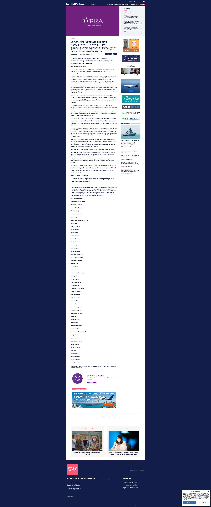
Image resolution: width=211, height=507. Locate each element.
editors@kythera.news (75, 491)
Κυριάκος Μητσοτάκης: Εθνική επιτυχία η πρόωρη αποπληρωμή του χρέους (130, 150)
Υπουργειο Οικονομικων (76, 367)
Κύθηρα (125, 15)
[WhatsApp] (108, 54)
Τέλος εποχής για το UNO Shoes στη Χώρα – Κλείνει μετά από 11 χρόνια (131, 17)
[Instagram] (142, 1)
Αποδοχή (189, 502)
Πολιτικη (73, 38)
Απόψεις (125, 10)
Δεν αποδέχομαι (203, 502)
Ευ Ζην (125, 25)
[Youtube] (143, 1)
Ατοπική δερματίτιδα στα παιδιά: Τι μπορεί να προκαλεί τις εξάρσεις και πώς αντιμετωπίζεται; (131, 28)
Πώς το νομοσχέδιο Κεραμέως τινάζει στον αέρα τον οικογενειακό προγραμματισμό (123, 453)
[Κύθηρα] (72, 469)
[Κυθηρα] (77, 4)
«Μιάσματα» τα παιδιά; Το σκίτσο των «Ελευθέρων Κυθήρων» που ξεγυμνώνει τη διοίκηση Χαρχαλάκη (131, 22)
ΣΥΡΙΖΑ (113, 366)
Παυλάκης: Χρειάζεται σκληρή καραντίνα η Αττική (87, 453)
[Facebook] (140, 1)
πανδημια (109, 366)
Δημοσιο (90, 366)
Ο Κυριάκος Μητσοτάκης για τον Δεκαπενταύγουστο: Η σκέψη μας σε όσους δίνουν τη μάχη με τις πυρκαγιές (130, 163)
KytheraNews (81, 366)
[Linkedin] (144, 1)
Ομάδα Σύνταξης (74, 54)
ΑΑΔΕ (86, 366)
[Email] (114, 54)
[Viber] (116, 54)
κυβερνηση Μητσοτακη (98, 366)
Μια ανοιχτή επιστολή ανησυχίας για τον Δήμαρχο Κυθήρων (131, 12)
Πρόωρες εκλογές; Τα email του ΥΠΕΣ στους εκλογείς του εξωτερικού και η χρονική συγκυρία (130, 156)
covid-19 (75, 366)
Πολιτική (123, 146)
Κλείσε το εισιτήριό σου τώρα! (79, 389)
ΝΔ (105, 366)
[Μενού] (138, 4)
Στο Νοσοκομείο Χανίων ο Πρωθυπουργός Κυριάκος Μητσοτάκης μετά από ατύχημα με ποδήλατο (130, 170)
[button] (208, 491)
